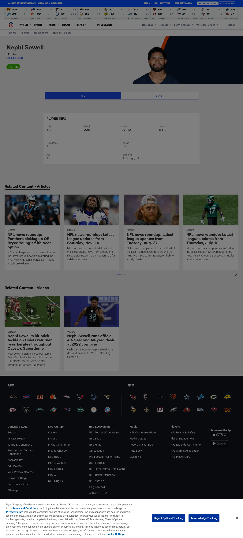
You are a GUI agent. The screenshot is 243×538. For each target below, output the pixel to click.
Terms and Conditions (26, 508)
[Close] (237, 518)
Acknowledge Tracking (204, 518)
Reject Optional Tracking (168, 518)
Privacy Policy (14, 511)
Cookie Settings (116, 534)
